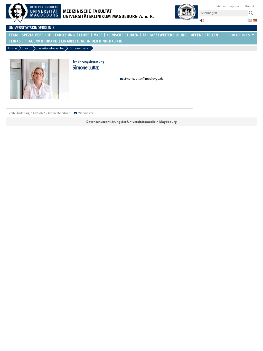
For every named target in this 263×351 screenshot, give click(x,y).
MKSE (97, 35)
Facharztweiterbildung (165, 35)
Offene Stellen (204, 35)
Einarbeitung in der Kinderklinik (91, 41)
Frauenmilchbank (41, 41)
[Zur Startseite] (33, 21)
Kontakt (250, 6)
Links (16, 41)
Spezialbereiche (36, 35)
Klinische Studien (123, 35)
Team (13, 35)
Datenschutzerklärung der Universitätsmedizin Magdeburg (131, 121)
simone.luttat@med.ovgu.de (144, 78)
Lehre (84, 35)
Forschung (65, 35)
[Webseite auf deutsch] (255, 21)
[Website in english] (249, 21)
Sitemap (221, 6)
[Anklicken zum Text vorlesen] (201, 22)
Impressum (236, 6)
